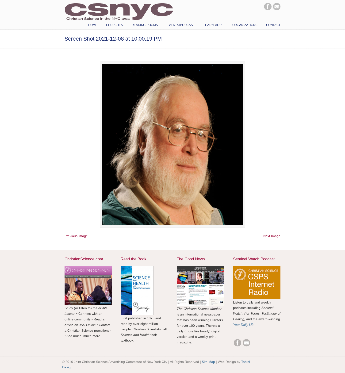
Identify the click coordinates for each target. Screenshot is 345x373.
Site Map (208, 362)
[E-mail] (276, 9)
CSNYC (119, 11)
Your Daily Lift (243, 325)
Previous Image (76, 236)
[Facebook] (268, 9)
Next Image (271, 236)
